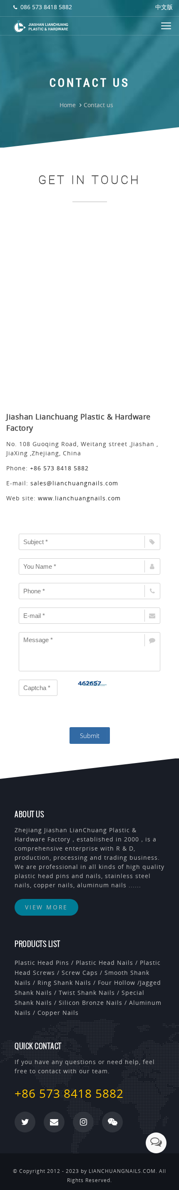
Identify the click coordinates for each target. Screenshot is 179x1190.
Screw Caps (80, 973)
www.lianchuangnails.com (79, 498)
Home (68, 105)
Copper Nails (58, 1013)
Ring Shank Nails (64, 983)
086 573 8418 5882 (46, 7)
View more (46, 907)
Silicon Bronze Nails (90, 1003)
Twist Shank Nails (87, 993)
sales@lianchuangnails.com (74, 483)
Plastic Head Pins (42, 963)
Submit (89, 735)
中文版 (164, 7)
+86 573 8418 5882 (59, 468)
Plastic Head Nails (104, 963)
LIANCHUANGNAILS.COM (122, 1171)
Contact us (98, 105)
